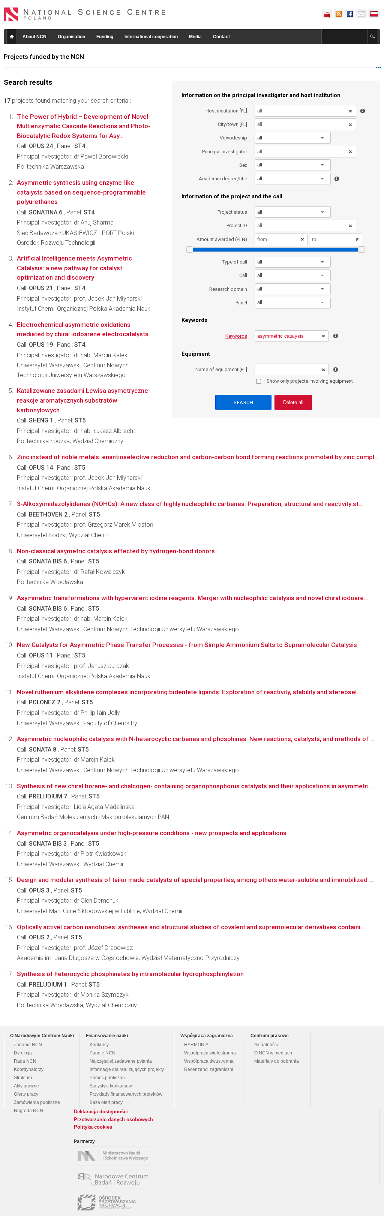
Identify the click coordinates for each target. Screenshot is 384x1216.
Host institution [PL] (226, 111)
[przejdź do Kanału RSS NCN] (338, 13)
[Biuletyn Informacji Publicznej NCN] (327, 13)
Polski (374, 13)
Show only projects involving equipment (310, 381)
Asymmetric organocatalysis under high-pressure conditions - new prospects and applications (151, 833)
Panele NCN (103, 1053)
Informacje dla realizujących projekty (127, 1069)
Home (11, 36)
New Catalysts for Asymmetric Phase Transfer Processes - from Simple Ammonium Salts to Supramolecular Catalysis (187, 644)
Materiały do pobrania (276, 1061)
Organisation (71, 36)
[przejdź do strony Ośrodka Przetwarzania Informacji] (114, 1202)
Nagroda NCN (28, 1110)
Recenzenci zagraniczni (208, 1069)
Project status (232, 212)
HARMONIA (196, 1044)
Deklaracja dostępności (101, 1111)
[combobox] (293, 138)
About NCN (34, 36)
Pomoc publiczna (107, 1077)
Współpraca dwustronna (209, 1061)
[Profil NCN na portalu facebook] (349, 13)
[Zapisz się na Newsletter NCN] (361, 13)
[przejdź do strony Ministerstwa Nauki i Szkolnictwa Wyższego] (114, 1156)
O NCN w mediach (273, 1053)
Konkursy (99, 1044)
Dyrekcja (23, 1053)
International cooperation (151, 36)
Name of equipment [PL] (221, 369)
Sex (243, 165)
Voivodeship (233, 138)
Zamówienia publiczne (37, 1102)
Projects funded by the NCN (44, 56)
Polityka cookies (93, 1127)
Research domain (228, 289)
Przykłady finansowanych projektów (126, 1094)
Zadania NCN (28, 1044)
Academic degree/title (223, 178)
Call (243, 275)
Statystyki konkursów (111, 1086)
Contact (221, 36)
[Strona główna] (85, 14)
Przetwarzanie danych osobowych (113, 1119)
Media (195, 36)
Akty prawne (26, 1086)
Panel (241, 302)
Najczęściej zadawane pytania (121, 1061)
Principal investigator (224, 151)
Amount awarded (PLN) (221, 239)
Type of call (234, 262)
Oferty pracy (26, 1094)
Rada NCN (25, 1061)
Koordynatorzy (29, 1069)
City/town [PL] (232, 124)
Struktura (23, 1077)
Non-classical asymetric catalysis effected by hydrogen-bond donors (116, 551)
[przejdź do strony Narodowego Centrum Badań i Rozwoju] (114, 1179)
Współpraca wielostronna (210, 1053)
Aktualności (266, 1044)
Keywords (236, 336)
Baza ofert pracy (106, 1102)
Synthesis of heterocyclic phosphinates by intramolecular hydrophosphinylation (130, 974)
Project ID (236, 225)
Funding (104, 36)
